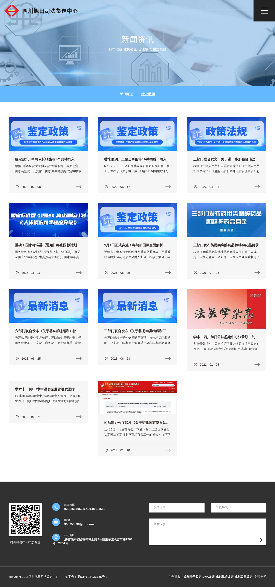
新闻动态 (127, 94)
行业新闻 (148, 94)
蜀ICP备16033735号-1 (92, 576)
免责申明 (260, 576)
